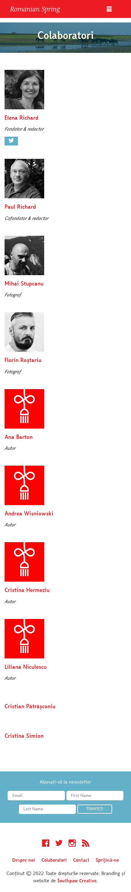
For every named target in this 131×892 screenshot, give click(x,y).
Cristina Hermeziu (27, 590)
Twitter (11, 141)
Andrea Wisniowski (29, 514)
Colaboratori (54, 860)
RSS (85, 844)
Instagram (72, 844)
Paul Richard (20, 207)
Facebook (45, 844)
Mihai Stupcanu (24, 284)
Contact (81, 860)
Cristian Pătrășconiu (30, 707)
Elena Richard (21, 118)
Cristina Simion (24, 736)
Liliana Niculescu (26, 667)
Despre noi (23, 860)
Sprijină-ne (107, 860)
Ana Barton (19, 437)
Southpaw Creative (77, 881)
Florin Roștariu (23, 361)
